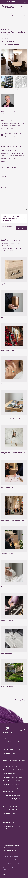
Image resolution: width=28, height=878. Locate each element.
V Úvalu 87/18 (10, 773)
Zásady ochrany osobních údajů (12, 856)
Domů (3, 13)
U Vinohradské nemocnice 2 (14, 761)
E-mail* (3, 187)
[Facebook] (24, 730)
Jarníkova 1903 (10, 766)
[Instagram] (21, 730)
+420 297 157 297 (8, 41)
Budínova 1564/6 (11, 780)
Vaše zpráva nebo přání (9, 196)
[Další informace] (27, 2)
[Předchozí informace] (1, 2)
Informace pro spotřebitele (11, 859)
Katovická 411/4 (11, 788)
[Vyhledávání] (22, 7)
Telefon (3, 176)
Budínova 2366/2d (11, 784)
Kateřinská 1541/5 (11, 757)
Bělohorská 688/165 (12, 777)
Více (24, 2)
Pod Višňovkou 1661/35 (13, 770)
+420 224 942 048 (9, 850)
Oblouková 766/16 (12, 795)
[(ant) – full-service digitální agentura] (14, 874)
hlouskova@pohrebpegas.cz (12, 44)
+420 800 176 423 (11, 741)
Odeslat (21, 228)
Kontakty (9, 13)
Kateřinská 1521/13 (12, 753)
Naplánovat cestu (20, 89)
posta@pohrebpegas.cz (11, 845)
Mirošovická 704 (13, 800)
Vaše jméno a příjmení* (9, 167)
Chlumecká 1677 (11, 791)
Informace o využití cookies (11, 863)
